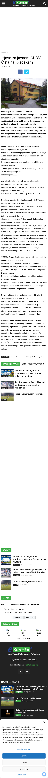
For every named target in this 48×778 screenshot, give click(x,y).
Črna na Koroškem (17, 357)
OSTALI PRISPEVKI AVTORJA (33, 364)
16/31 (8, 634)
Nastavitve (24, 769)
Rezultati (30, 617)
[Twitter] (27, 671)
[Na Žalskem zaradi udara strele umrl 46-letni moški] (7, 713)
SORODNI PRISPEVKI (11, 364)
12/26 (39, 634)
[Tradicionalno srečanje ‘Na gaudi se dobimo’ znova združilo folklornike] (7, 385)
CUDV (27, 357)
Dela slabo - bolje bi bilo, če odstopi (19, 612)
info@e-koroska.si (31, 665)
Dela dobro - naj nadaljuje (15, 609)
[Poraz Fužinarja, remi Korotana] (7, 397)
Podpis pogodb (37, 357)
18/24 (23, 634)
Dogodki (5, 376)
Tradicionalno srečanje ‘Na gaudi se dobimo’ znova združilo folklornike (30, 385)
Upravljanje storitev (23, 749)
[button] (44, 722)
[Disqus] (24, 444)
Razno (11, 52)
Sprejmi (24, 756)
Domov (3, 52)
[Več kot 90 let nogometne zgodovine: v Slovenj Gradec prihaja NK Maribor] (7, 373)
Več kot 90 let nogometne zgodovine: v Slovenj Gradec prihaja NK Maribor (28, 373)
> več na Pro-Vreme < (24, 638)
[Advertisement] (24, 25)
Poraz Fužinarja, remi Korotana (29, 394)
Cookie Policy (21, 775)
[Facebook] (20, 671)
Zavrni (24, 762)
